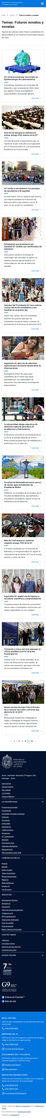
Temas (12, 15)
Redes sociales (7, 870)
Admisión (5, 840)
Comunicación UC (11, 858)
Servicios (7, 895)
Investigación (6, 811)
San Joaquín (6, 790)
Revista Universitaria (9, 876)
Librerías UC (6, 907)
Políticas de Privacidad (12, 997)
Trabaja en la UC (7, 913)
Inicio (3, 15)
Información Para (8, 843)
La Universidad (9, 802)
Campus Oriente (7, 787)
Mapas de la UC (7, 849)
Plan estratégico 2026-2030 (11, 853)
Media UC (5, 880)
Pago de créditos (8, 923)
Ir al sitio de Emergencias (14, 1049)
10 (32, 741)
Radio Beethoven (8, 883)
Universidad (6, 823)
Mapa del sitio (9, 1001)
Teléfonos (5, 940)
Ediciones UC (6, 827)
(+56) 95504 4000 (11, 1028)
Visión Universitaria (8, 873)
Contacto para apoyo (13, 1065)
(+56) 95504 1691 (11, 1085)
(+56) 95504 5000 (11, 1044)
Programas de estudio (9, 807)
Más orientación (11, 1069)
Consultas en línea (8, 943)
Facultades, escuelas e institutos (13, 814)
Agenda (4, 867)
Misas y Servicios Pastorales (12, 929)
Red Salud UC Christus (9, 900)
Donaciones (6, 833)
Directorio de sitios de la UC (11, 947)
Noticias (4, 863)
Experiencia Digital (24, 1112)
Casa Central (6, 783)
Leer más (36, 98)
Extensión (5, 817)
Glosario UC (6, 886)
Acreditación (9, 955)
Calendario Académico (10, 846)
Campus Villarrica (8, 796)
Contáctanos (9, 935)
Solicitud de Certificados (10, 920)
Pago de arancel (7, 926)
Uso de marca (7, 889)
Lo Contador (6, 793)
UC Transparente (8, 836)
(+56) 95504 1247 (11, 1089)
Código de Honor (7, 830)
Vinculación (6, 820)
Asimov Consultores (23, 1106)
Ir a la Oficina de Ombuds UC (15, 1093)
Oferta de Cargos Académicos (12, 910)
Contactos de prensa (9, 950)
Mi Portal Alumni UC (9, 916)
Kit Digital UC (15, 1115)
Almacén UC (6, 903)
